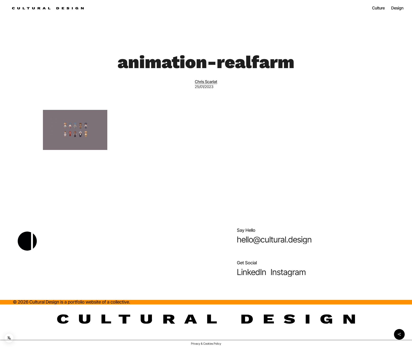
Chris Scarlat (206, 81)
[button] (274, 239)
